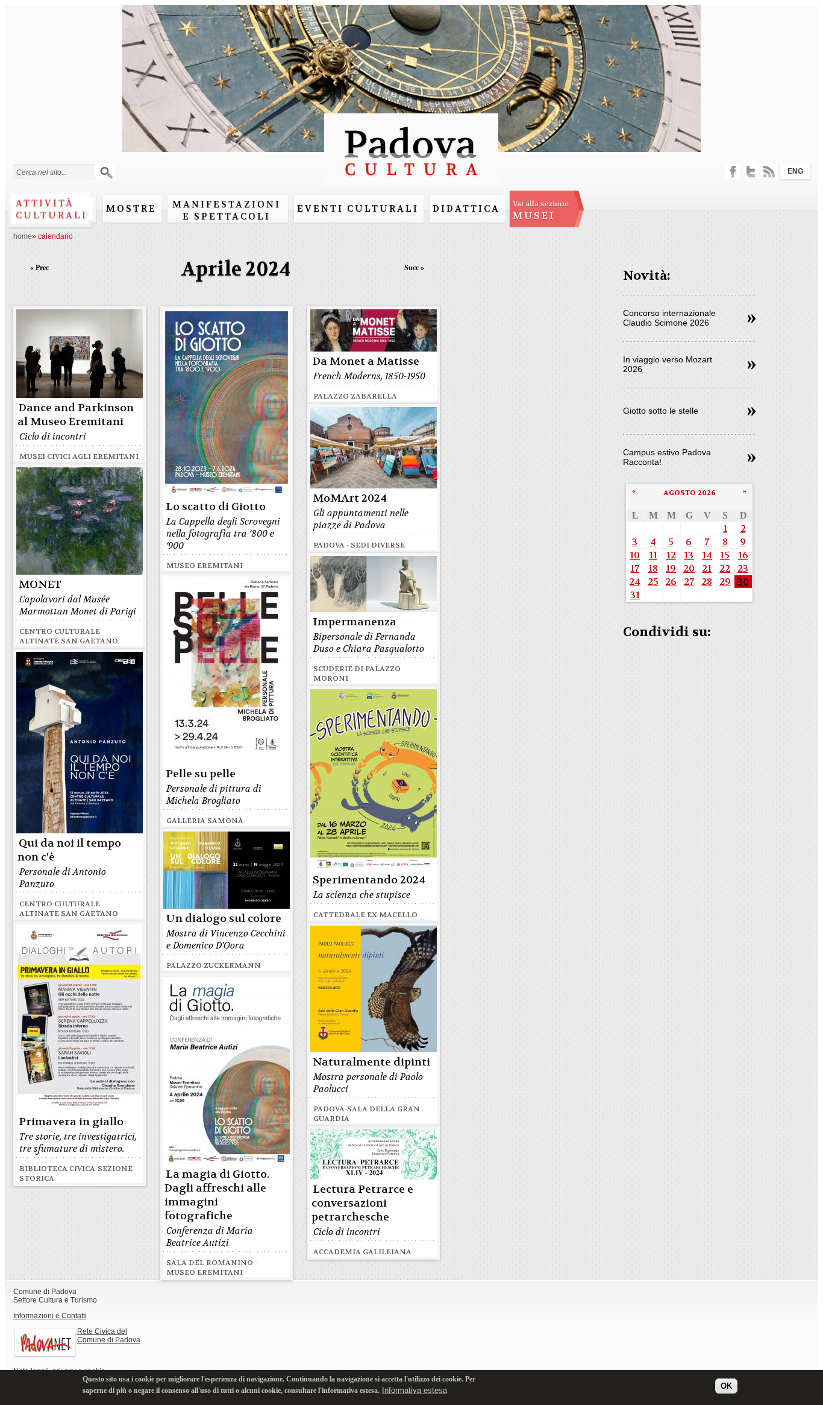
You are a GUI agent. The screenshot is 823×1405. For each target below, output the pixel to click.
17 (634, 568)
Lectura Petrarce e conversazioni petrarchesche (362, 1203)
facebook (732, 171)
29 (725, 581)
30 (743, 581)
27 (689, 581)
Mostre (131, 209)
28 (706, 581)
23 (742, 568)
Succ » (414, 268)
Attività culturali (51, 209)
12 (671, 555)
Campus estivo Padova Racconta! (667, 457)
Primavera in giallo (71, 1122)
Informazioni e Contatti (50, 1316)
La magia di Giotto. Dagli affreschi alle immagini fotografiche (216, 1195)
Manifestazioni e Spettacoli (226, 210)
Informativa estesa (414, 1389)
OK (726, 1385)
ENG (795, 171)
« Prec (39, 268)
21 (707, 568)
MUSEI (541, 210)
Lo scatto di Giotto (216, 507)
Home (22, 236)
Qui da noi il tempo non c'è (69, 850)
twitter (751, 171)
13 (688, 555)
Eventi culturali (358, 209)
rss (769, 171)
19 (671, 568)
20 (689, 568)
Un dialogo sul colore (223, 919)
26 (671, 581)
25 (653, 581)
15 (725, 555)
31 (635, 595)
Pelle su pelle (201, 774)
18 (653, 568)
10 (635, 555)
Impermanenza (354, 622)
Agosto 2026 (689, 492)
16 (743, 555)
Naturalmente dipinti (371, 1062)
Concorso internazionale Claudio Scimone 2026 (669, 317)
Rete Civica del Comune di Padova (108, 1335)
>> (752, 319)
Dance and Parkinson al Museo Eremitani (75, 415)
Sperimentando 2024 (369, 880)
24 (634, 581)
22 (724, 568)
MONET (40, 585)
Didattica (466, 209)
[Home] (411, 181)
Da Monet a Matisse (366, 361)
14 (707, 555)
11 (653, 555)
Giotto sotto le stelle (660, 410)
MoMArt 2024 (350, 498)
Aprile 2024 (235, 269)
